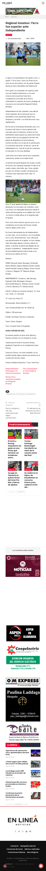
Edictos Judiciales (32, 849)
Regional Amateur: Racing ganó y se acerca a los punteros (13, 371)
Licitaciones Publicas (16, 852)
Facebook (30, 864)
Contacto (14, 846)
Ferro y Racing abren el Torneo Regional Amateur (30, 371)
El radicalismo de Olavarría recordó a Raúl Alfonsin (32, 410)
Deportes (8, 35)
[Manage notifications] (5, 866)
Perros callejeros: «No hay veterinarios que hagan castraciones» (13, 413)
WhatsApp (20, 864)
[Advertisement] (23, 523)
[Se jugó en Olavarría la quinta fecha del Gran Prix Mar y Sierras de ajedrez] (15, 466)
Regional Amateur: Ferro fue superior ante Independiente (21, 394)
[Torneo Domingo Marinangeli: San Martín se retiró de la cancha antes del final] (31, 434)
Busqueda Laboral (28, 846)
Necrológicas (32, 852)
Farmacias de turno (15, 849)
